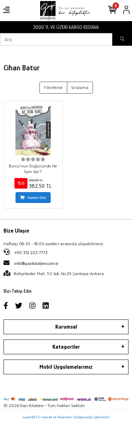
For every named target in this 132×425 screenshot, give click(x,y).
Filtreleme (53, 87)
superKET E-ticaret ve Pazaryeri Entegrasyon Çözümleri (66, 417)
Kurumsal (66, 327)
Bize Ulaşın (16, 231)
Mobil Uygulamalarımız (66, 367)
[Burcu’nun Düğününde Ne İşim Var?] (33, 130)
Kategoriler (66, 347)
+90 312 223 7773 (30, 252)
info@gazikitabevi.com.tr (36, 263)
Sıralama (79, 87)
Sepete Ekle (36, 197)
